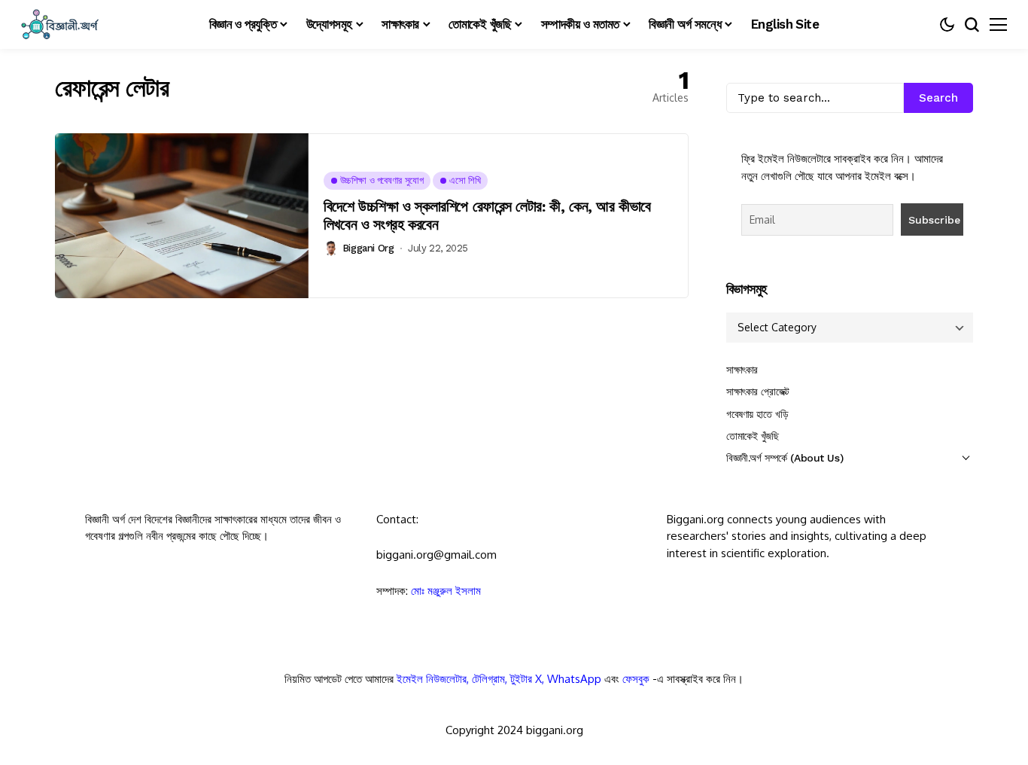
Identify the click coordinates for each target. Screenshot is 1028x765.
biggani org (368, 248)
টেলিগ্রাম (488, 679)
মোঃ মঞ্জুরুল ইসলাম (446, 591)
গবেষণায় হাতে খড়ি (757, 414)
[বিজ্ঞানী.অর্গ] (58, 24)
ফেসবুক (635, 679)
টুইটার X (526, 679)
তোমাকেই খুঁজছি (752, 436)
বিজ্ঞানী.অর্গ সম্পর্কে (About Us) (784, 458)
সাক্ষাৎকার (742, 370)
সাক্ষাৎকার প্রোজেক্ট (757, 392)
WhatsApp (574, 679)
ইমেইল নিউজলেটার (432, 679)
